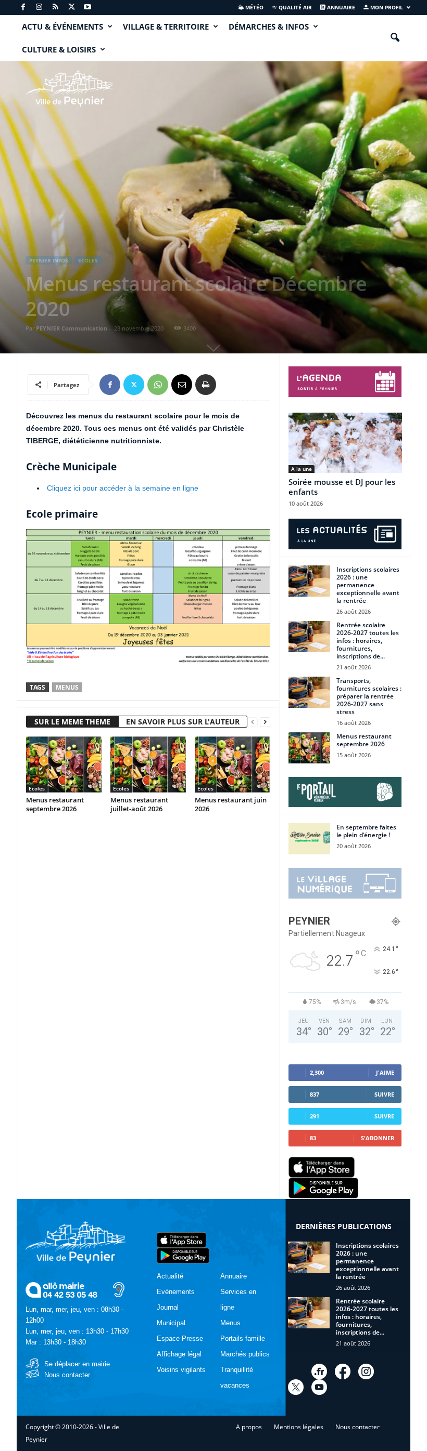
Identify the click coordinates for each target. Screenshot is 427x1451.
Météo (253, 7)
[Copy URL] (229, 384)
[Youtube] (87, 7)
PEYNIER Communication (71, 328)
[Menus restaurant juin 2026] (232, 764)
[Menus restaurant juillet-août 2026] (148, 764)
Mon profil (386, 7)
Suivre (384, 1094)
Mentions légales (298, 1426)
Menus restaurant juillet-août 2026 (139, 804)
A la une (301, 468)
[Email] (181, 384)
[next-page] (265, 722)
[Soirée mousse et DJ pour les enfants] (345, 443)
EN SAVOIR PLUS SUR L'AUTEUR (183, 722)
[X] (71, 7)
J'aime (385, 1072)
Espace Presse (180, 1338)
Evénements (176, 1292)
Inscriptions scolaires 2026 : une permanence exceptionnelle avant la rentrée (367, 585)
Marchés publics (245, 1354)
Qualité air (294, 7)
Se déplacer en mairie (77, 1364)
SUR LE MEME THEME (72, 722)
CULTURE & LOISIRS (59, 49)
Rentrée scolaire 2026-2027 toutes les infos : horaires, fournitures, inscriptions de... (367, 641)
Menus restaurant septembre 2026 (55, 804)
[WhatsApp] (157, 384)
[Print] (205, 384)
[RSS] (55, 7)
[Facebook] (23, 7)
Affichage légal (179, 1354)
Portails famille (242, 1338)
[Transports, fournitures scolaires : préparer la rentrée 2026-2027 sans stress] (309, 692)
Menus (67, 687)
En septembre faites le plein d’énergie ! (366, 831)
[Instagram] (39, 7)
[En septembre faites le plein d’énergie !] (309, 838)
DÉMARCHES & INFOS (269, 26)
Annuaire (340, 7)
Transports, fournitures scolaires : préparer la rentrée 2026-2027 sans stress (368, 696)
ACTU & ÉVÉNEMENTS (62, 26)
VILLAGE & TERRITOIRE (166, 26)
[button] (394, 38)
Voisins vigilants (181, 1370)
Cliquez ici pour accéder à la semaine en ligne (122, 488)
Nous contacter (67, 1375)
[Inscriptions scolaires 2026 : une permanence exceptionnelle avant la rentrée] (309, 581)
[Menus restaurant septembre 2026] (64, 764)
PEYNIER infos (48, 260)
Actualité (170, 1276)
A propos (249, 1426)
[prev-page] (252, 722)
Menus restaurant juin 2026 (231, 804)
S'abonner (377, 1138)
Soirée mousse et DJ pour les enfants (341, 487)
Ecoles (88, 260)
